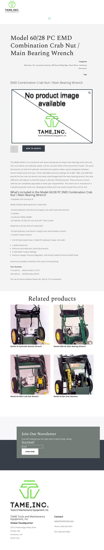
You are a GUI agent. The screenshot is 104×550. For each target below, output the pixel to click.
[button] (89, 92)
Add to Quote (33, 148)
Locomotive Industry (43, 65)
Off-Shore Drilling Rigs (60, 65)
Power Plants (73, 65)
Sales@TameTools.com (64, 521)
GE (34, 65)
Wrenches (28, 65)
